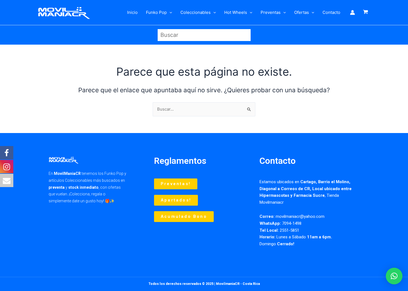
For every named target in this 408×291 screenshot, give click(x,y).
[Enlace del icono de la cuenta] (352, 12)
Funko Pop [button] (156, 12)
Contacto (331, 12)
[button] (169, 12)
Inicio (132, 12)
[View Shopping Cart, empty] (366, 12)
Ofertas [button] (301, 12)
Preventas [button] (271, 12)
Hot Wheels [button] (235, 12)
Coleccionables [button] (195, 12)
